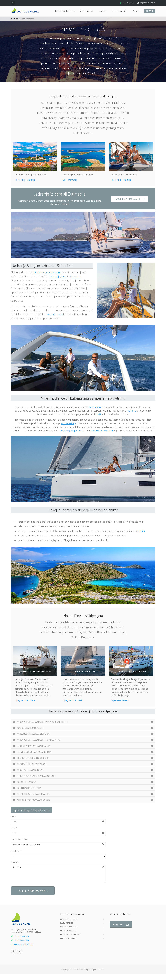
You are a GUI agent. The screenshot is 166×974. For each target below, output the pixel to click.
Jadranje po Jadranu (64, 11)
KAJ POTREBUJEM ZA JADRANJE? (32, 794)
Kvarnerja (75, 276)
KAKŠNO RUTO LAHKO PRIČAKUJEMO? (36, 776)
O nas (136, 11)
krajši (98, 414)
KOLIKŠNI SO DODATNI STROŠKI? (32, 758)
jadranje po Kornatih (102, 430)
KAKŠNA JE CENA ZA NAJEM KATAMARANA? (38, 740)
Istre (64, 276)
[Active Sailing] (25, 10)
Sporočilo (15, 862)
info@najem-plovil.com (147, 3)
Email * (14, 828)
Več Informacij (70, 179)
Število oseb (16, 851)
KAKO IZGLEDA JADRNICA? (29, 770)
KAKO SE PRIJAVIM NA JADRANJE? (33, 746)
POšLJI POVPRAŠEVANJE (127, 198)
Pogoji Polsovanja (68, 938)
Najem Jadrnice (86, 11)
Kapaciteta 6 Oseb (119, 700)
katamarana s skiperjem (46, 272)
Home (15, 19)
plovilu (141, 531)
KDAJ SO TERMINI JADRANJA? (31, 764)
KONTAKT (149, 11)
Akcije (102, 11)
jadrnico (131, 410)
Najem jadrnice (66, 923)
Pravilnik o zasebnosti (70, 934)
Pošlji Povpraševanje (25, 179)
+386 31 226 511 (128, 3)
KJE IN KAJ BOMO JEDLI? (28, 788)
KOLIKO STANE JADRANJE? (29, 728)
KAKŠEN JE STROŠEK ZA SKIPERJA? (33, 734)
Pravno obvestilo (68, 930)
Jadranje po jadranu (69, 919)
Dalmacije (54, 276)
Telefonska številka (19, 839)
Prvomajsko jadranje (71, 430)
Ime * (13, 816)
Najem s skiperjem (119, 11)
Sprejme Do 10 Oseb (25, 700)
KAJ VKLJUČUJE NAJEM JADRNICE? (33, 752)
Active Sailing (68, 423)
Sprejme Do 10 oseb (72, 700)
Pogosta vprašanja (68, 927)
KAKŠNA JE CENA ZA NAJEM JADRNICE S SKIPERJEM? (42, 722)
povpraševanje (54, 314)
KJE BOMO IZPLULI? (26, 782)
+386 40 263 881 (21, 940)
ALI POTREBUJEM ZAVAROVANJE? (33, 800)
